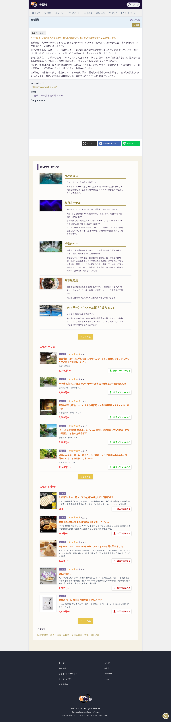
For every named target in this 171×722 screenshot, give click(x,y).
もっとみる (85, 336)
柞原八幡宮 (55, 635)
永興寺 (66, 635)
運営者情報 (63, 684)
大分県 (136, 25)
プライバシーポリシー (68, 673)
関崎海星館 (42, 635)
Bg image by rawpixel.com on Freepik (85, 712)
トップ (61, 663)
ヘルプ (107, 663)
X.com (106, 679)
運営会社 (107, 668)
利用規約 (62, 668)
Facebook (108, 673)
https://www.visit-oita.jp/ (44, 86)
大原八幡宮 (77, 635)
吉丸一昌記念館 (91, 635)
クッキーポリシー (66, 679)
